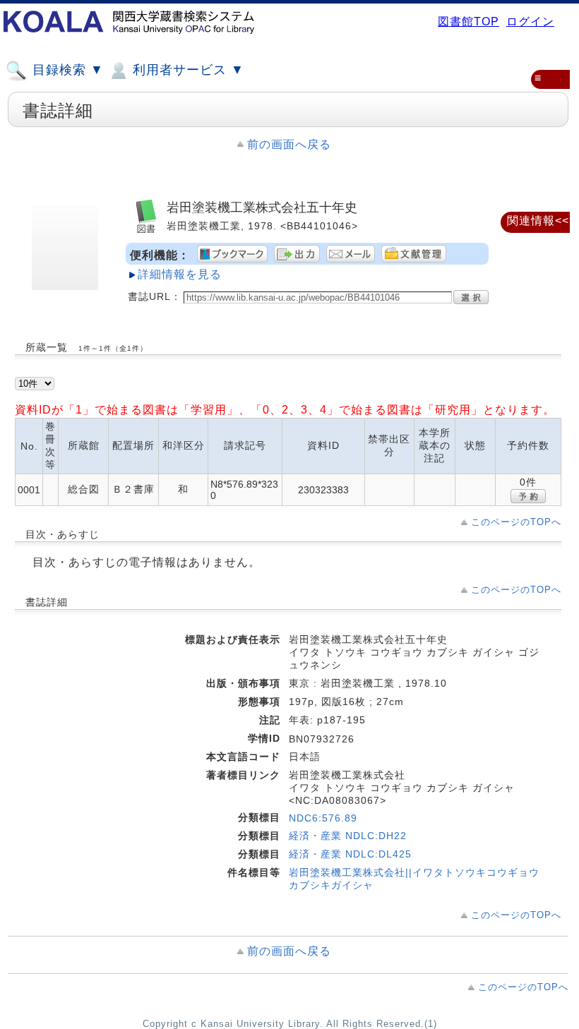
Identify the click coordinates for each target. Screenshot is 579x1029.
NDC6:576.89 (323, 818)
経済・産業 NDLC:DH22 (348, 835)
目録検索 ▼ (66, 70)
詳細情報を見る (180, 274)
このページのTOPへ (516, 522)
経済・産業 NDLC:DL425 (350, 854)
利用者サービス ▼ (186, 70)
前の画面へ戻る (289, 144)
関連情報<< (538, 221)
